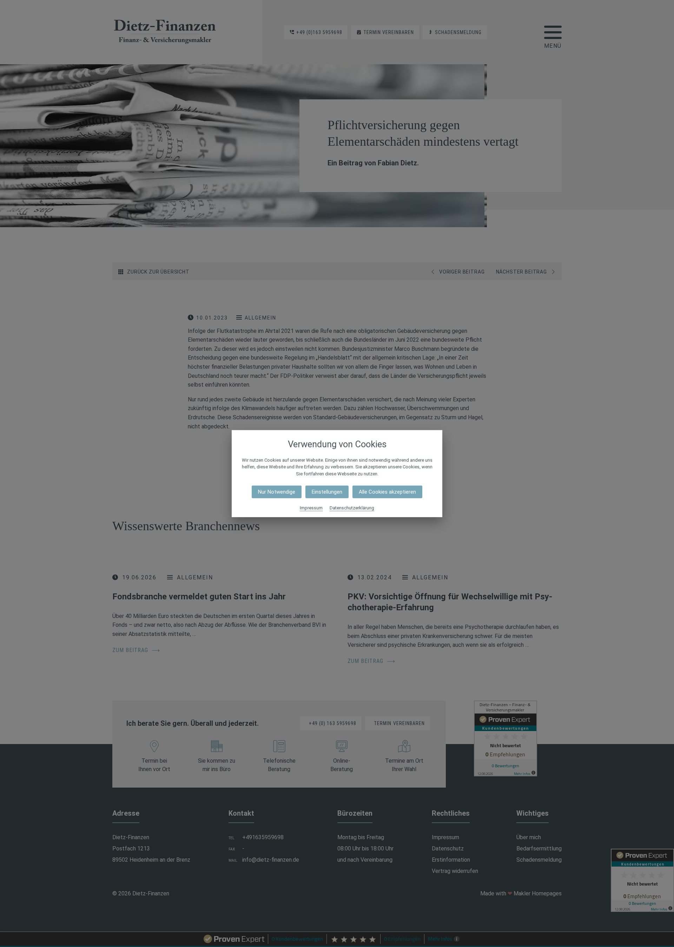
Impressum (311, 508)
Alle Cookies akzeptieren (387, 492)
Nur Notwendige (276, 492)
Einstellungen (327, 492)
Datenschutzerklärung (352, 508)
